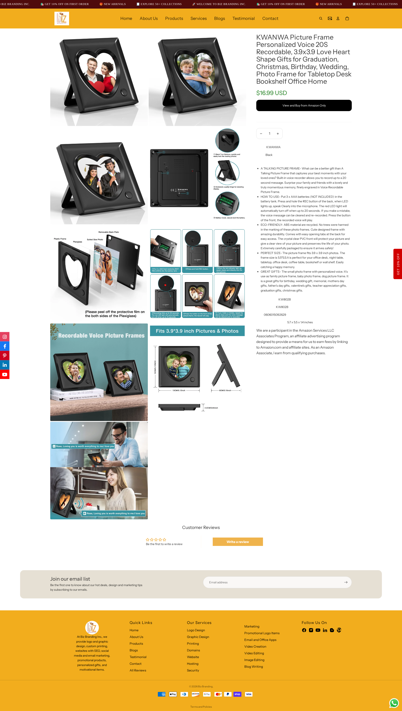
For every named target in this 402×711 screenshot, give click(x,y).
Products (136, 644)
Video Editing (254, 653)
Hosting (192, 664)
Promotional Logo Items (262, 633)
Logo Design (196, 630)
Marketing (251, 626)
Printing (193, 644)
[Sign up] (346, 582)
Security (193, 670)
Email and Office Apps (260, 640)
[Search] (320, 18)
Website (193, 657)
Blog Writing (253, 667)
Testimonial (138, 657)
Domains (193, 650)
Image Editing (254, 660)
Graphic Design (198, 637)
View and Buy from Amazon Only (304, 105)
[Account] (338, 18)
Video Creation (255, 646)
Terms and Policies (201, 706)
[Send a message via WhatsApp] (394, 703)
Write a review (238, 542)
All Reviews (138, 670)
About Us (136, 637)
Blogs (134, 650)
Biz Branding (205, 686)
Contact (136, 664)
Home (134, 630)
